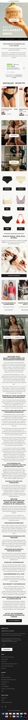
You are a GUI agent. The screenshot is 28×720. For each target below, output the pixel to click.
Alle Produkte (19, 26)
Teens (7, 228)
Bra (7, 208)
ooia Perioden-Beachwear (7, 666)
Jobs (2, 691)
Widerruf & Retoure (6, 677)
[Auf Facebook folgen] (2, 706)
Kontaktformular (5, 682)
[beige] (19, 113)
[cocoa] (3, 112)
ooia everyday (4, 659)
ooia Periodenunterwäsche (7, 657)
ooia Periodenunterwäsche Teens (9, 663)
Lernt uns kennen (9, 309)
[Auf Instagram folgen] (5, 706)
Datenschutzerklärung (6, 640)
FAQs (2, 675)
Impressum (4, 697)
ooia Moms (4, 661)
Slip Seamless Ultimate (6, 109)
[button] (24, 716)
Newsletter (4, 684)
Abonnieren (6, 649)
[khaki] (1, 112)
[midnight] (21, 113)
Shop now (8, 337)
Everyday (21, 188)
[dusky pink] (20, 113)
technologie (19, 337)
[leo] (2, 112)
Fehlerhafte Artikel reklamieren (8, 679)
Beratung (3, 668)
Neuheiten (20, 83)
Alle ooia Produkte (14, 620)
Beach (21, 228)
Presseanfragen (5, 686)
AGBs (2, 700)
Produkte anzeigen (14, 275)
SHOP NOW (14, 135)
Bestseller (8, 83)
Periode (7, 188)
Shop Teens (7, 26)
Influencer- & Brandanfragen (8, 688)
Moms (20, 208)
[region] (14, 20)
